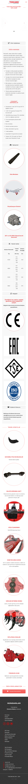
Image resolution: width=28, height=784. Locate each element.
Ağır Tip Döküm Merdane (11, 751)
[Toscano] (14, 2)
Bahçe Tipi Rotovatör (10, 736)
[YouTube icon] (14, 779)
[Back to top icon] (25, 781)
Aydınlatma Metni (9, 718)
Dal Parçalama (8, 749)
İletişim (6, 716)
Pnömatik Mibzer (9, 756)
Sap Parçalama (8, 747)
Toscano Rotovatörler (15, 691)
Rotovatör (7, 732)
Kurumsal (7, 715)
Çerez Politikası (8, 720)
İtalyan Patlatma (8, 737)
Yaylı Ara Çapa (8, 754)
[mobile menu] (26, 2)
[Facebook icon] (12, 779)
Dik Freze (7, 730)
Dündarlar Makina (11, 709)
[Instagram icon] (16, 779)
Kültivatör (7, 741)
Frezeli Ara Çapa (9, 752)
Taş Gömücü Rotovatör (10, 734)
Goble (6, 739)
